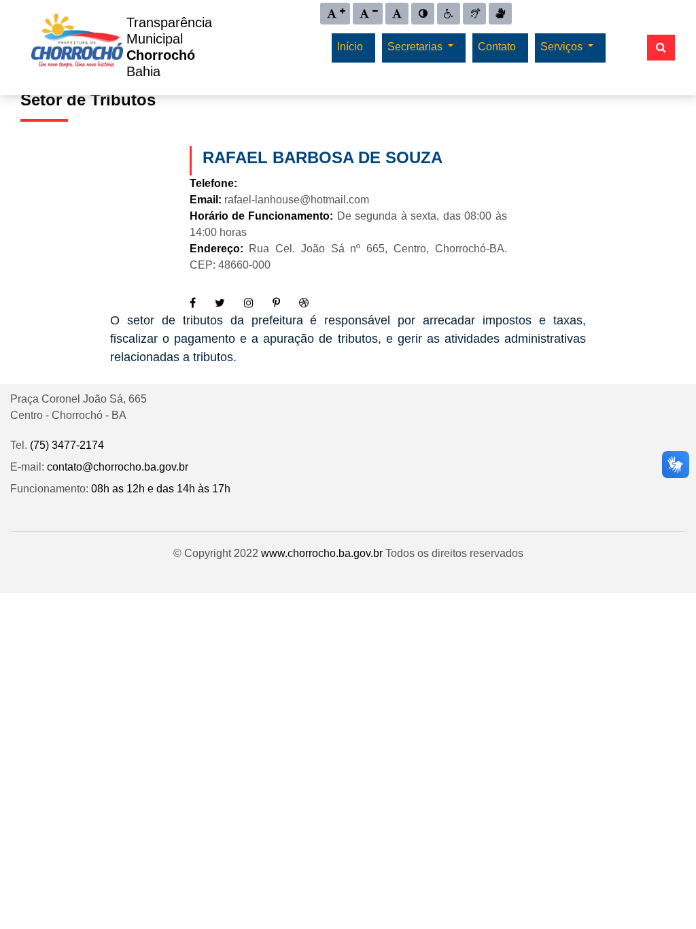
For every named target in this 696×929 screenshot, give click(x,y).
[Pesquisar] (661, 48)
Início (350, 46)
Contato (497, 46)
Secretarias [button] (416, 46)
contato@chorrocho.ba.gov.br (117, 467)
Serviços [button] (562, 46)
